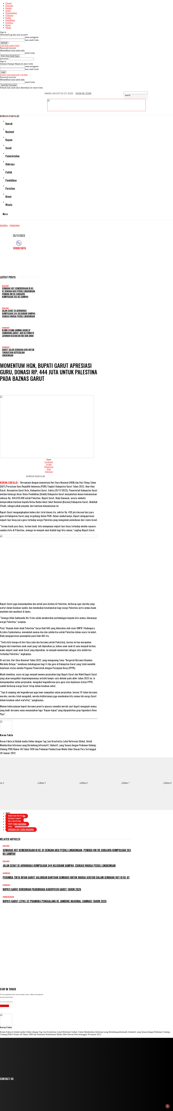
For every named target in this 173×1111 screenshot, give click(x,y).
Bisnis (8, 25)
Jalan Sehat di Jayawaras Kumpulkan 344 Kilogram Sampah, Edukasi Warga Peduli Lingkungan (19, 313)
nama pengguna (32, 37)
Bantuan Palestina (16, 816)
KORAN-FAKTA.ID (9, 482)
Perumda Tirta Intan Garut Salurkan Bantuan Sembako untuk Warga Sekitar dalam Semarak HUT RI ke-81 (66, 877)
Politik (8, 18)
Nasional (9, 6)
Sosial (8, 10)
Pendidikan (10, 20)
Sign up (4, 1006)
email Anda (30, 53)
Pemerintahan (11, 13)
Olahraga (9, 15)
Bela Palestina (14, 821)
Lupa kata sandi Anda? (10, 45)
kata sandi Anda (32, 40)
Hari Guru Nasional (17, 824)
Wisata (8, 27)
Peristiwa (9, 23)
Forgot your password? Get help (14, 75)
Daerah (8, 3)
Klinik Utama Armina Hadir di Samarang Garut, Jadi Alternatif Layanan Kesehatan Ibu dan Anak (18, 333)
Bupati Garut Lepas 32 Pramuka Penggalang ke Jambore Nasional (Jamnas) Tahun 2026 (55, 901)
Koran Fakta (19, 248)
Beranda (4, 225)
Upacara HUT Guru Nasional (21, 829)
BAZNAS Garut (14, 818)
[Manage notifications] (167, 1106)
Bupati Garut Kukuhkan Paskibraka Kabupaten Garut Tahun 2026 (42, 889)
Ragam (8, 8)
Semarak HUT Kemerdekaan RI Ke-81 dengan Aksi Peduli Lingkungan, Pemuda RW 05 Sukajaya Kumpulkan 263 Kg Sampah (18, 292)
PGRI (10, 826)
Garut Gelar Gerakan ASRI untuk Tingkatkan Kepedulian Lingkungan (18, 352)
